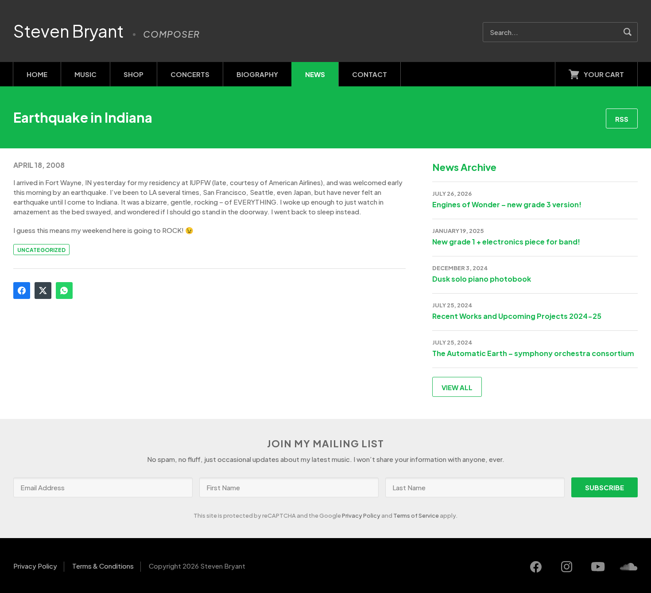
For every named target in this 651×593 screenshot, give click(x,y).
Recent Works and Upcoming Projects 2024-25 (516, 316)
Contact (369, 74)
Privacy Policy (361, 515)
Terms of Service (416, 515)
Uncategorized (41, 250)
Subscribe (604, 487)
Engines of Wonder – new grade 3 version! (506, 204)
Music (85, 74)
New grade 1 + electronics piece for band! (506, 241)
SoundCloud (629, 567)
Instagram (567, 567)
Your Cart (604, 74)
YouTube (598, 567)
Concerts (189, 74)
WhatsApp (64, 290)
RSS (621, 119)
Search (628, 32)
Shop (133, 74)
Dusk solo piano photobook (481, 278)
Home (37, 74)
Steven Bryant (68, 31)
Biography (257, 74)
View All (457, 387)
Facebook (21, 290)
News (315, 74)
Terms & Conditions (103, 566)
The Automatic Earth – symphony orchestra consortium (533, 353)
